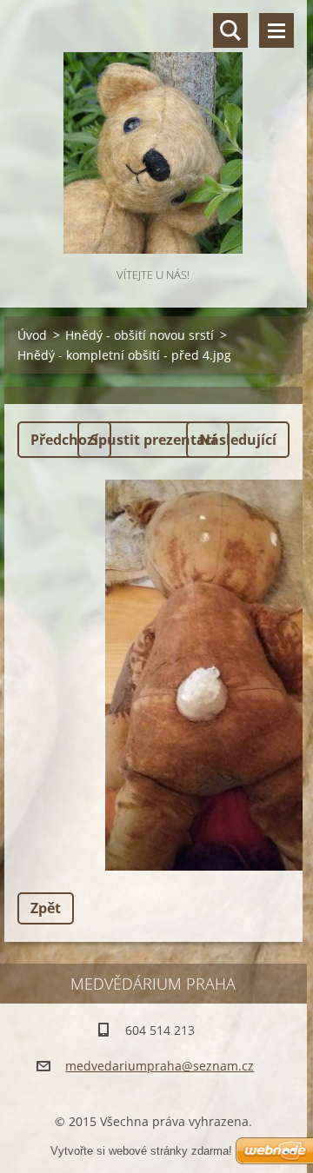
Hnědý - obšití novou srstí (139, 335)
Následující (237, 439)
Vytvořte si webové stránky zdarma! (141, 1150)
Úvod (32, 335)
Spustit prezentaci (153, 439)
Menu (276, 30)
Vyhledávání (230, 30)
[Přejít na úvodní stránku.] (153, 132)
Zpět (45, 908)
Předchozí (64, 439)
